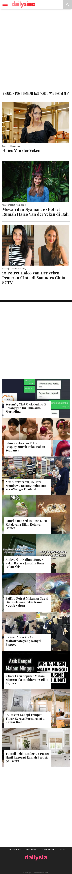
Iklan (62, 850)
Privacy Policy (14, 850)
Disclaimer (31, 850)
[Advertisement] (36, 48)
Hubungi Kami (48, 850)
